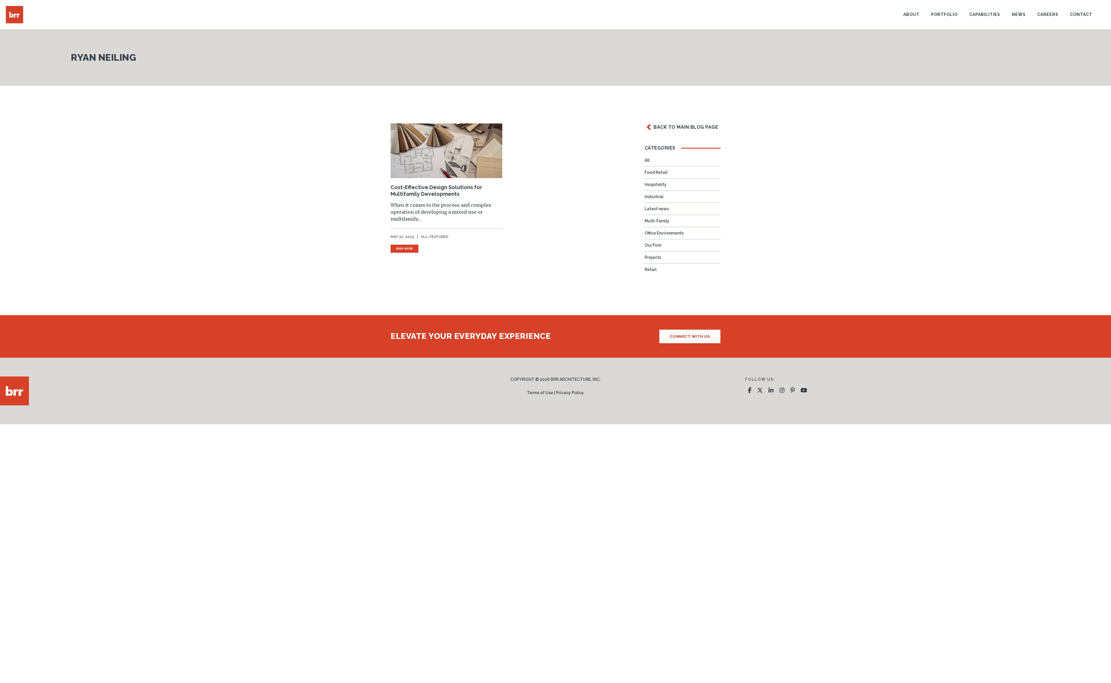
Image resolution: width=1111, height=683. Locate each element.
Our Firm (653, 245)
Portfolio (944, 14)
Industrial (654, 196)
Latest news (657, 208)
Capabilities (984, 14)
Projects (653, 257)
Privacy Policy (570, 392)
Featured (439, 237)
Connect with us (690, 336)
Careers (1047, 14)
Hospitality (656, 184)
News (1019, 14)
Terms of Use (540, 392)
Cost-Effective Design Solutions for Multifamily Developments (436, 190)
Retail (650, 269)
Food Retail (656, 172)
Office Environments (664, 233)
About (911, 14)
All (424, 237)
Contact (1081, 14)
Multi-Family (657, 221)
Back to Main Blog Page (686, 127)
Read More (404, 248)
